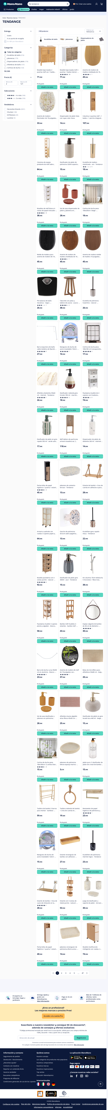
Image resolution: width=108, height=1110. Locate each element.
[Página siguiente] (87, 973)
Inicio (4, 18)
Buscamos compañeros (11, 1075)
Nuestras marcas (12, 18)
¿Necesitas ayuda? (9, 1063)
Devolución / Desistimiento (12, 1060)
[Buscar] (29, 4)
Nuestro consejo (42, 1056)
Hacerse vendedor (9, 1072)
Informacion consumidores (43, 1107)
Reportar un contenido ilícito (13, 1069)
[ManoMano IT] (43, 1084)
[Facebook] (76, 1076)
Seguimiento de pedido (11, 1056)
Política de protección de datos (58, 1104)
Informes (58, 1107)
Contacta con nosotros (11, 1066)
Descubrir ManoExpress (45, 1075)
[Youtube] (86, 1076)
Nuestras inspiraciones (45, 1069)
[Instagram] (81, 1076)
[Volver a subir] (100, 1084)
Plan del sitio (25, 1104)
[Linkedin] (71, 1076)
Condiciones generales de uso (93, 1104)
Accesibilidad (68, 1107)
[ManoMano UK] (48, 1084)
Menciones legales (38, 1104)
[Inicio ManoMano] (14, 4)
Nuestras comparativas (45, 1063)
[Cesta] (101, 4)
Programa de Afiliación (11, 1078)
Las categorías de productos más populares (52, 1060)
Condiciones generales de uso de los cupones (19, 1082)
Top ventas (40, 1072)
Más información (79, 1045)
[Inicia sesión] (96, 4)
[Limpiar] (67, 4)
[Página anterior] (53, 973)
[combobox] (94, 31)
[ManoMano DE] (53, 1084)
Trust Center (75, 1104)
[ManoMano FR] (38, 1084)
